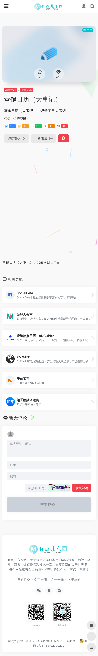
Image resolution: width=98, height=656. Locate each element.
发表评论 (81, 488)
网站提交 (23, 579)
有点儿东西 (39, 641)
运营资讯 (26, 90)
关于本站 (74, 579)
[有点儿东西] (49, 6)
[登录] (83, 6)
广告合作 (57, 579)
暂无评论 (18, 418)
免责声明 (40, 579)
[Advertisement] (49, 199)
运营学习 (10, 90)
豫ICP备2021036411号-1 (62, 641)
